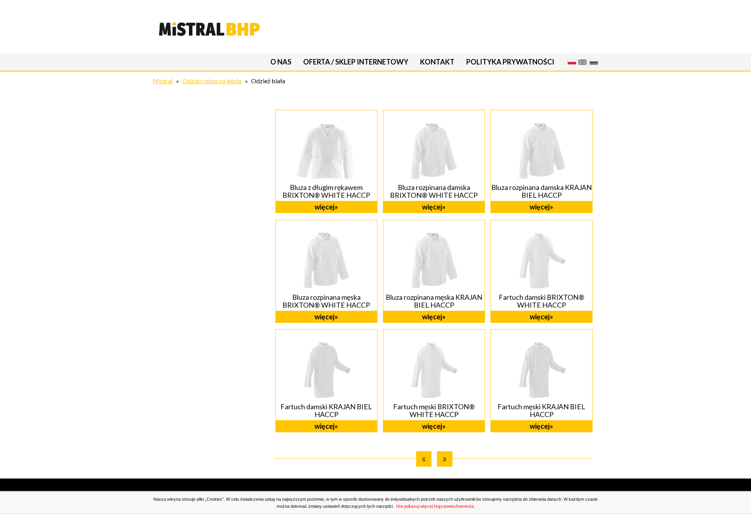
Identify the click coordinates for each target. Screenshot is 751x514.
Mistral (162, 80)
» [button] (444, 458)
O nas (280, 61)
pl (571, 61)
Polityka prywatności (510, 61)
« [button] (423, 458)
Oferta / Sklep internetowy (355, 61)
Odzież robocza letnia (211, 80)
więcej (324, 206)
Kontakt (437, 61)
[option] (431, 271)
